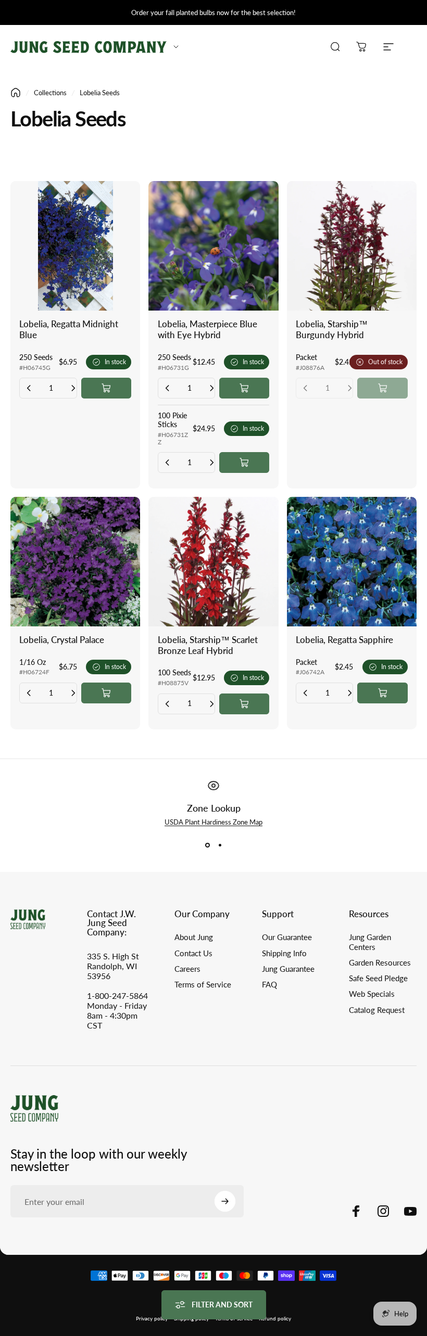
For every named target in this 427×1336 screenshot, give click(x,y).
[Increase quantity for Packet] (349, 693)
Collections (50, 92)
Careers (187, 969)
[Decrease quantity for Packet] (305, 693)
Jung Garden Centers (370, 942)
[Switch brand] (176, 47)
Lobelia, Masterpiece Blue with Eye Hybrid (207, 329)
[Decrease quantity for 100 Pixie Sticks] (167, 462)
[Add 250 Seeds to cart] (106, 388)
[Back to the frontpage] (15, 92)
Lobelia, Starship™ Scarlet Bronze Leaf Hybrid (208, 645)
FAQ (269, 984)
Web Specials (372, 994)
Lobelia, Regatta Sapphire (344, 640)
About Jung (193, 937)
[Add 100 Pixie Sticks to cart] (244, 462)
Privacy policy (152, 1318)
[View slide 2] (220, 845)
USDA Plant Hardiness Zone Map (213, 822)
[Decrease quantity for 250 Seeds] (29, 388)
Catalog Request (377, 1010)
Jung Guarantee (288, 969)
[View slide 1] (207, 845)
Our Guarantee (287, 937)
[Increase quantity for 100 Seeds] (211, 704)
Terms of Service (202, 984)
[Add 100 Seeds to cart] (244, 703)
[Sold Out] (382, 388)
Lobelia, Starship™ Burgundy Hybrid (332, 329)
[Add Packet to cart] (382, 693)
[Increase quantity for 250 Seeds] (73, 388)
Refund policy (275, 1318)
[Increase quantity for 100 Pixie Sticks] (211, 462)
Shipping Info (284, 953)
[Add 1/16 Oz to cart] (106, 693)
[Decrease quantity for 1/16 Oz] (29, 693)
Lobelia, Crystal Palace (61, 640)
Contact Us (193, 953)
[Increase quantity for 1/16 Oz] (73, 693)
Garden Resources (380, 962)
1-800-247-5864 (117, 995)
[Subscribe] (225, 1201)
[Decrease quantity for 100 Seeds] (167, 704)
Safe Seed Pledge (378, 978)
